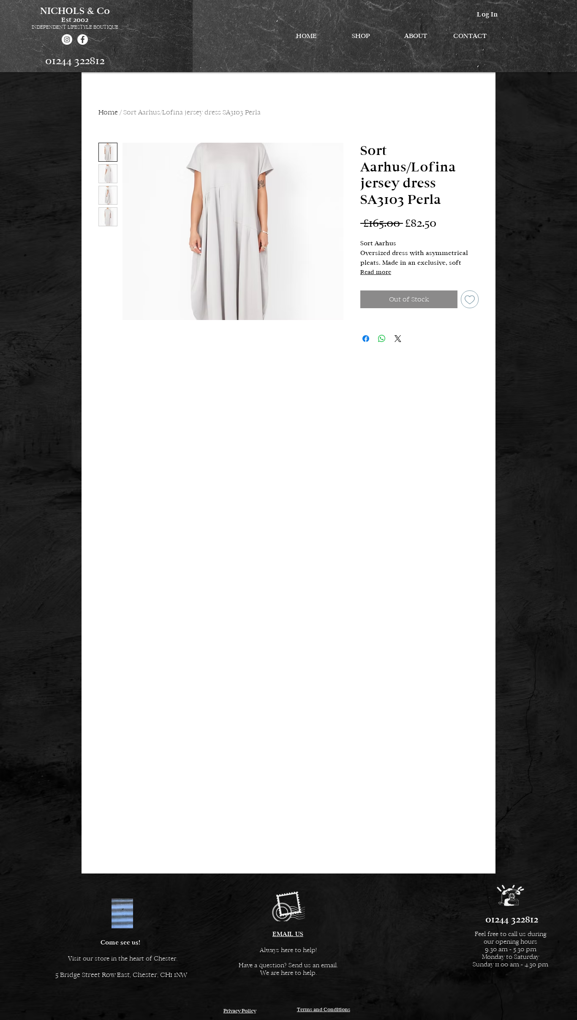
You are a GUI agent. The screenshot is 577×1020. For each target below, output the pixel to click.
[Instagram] (67, 39)
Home (108, 112)
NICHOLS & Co (75, 10)
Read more (375, 272)
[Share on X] (398, 339)
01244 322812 (74, 60)
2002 (80, 20)
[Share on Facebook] (366, 339)
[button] (361, 36)
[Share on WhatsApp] (382, 339)
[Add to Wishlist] (470, 299)
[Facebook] (82, 39)
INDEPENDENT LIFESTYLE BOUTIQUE (75, 27)
